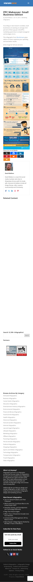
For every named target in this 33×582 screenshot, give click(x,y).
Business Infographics (9, 398)
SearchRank (20, 577)
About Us (8, 568)
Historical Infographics (10, 420)
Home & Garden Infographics (12, 423)
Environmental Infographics (11, 409)
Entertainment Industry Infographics (14, 406)
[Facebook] (13, 153)
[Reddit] (13, 156)
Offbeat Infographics (9, 436)
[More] (6, 159)
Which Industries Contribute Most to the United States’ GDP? (16, 504)
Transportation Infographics (11, 455)
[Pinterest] (6, 156)
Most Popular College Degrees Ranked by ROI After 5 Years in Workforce (16, 522)
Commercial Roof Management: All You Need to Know (16, 518)
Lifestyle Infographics (9, 431)
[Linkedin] (20, 153)
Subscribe (13, 543)
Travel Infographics (9, 458)
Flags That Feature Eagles (12, 511)
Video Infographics (9, 460)
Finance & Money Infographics (12, 412)
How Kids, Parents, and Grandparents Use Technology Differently (15, 508)
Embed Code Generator (20, 566)
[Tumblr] (20, 156)
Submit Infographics (9, 564)
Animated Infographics (10, 396)
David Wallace (8, 17)
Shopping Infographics (10, 447)
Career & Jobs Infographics (11, 401)
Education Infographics (10, 404)
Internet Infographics (9, 425)
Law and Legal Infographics (11, 428)
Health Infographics (9, 417)
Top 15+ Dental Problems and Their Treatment (15, 500)
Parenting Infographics (10, 439)
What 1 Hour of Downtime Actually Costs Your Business (16, 514)
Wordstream (20, 37)
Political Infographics (9, 444)
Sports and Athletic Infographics (13, 450)
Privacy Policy (19, 570)
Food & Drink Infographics (11, 414)
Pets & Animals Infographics (11, 442)
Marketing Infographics (10, 433)
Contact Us (15, 568)
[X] (6, 153)
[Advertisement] (16, 263)
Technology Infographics (10, 452)
